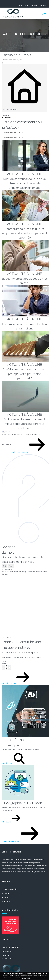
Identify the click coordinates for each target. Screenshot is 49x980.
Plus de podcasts (9, 683)
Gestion (6, 897)
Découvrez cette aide (21, 452)
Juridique (7, 902)
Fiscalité (6, 893)
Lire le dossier (8, 763)
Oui (4, 566)
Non (10, 566)
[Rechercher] (2, 63)
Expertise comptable (10, 889)
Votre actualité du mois (12, 842)
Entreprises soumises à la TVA (13, 133)
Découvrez (7, 822)
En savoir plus (24, 978)
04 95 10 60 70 (23, 5)
